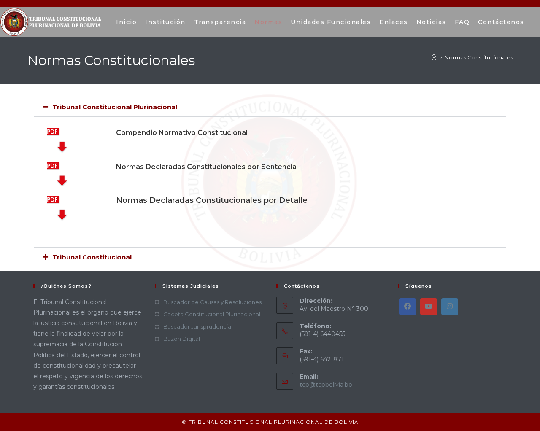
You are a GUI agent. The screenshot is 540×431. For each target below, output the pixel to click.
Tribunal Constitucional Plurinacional (114, 107)
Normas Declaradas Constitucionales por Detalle (212, 200)
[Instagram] (449, 306)
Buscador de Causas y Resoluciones (212, 302)
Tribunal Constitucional (92, 257)
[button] (270, 106)
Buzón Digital (181, 338)
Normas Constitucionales (479, 57)
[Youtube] (428, 306)
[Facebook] (407, 306)
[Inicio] (434, 57)
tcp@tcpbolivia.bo (326, 384)
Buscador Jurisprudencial (197, 326)
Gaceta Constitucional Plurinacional (211, 314)
